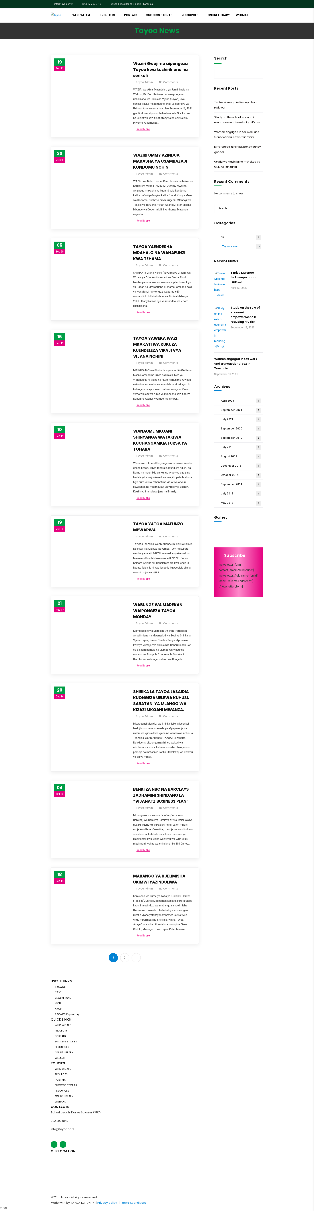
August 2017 (240, 456)
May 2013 (240, 502)
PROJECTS (61, 1030)
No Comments (168, 82)
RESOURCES (62, 1047)
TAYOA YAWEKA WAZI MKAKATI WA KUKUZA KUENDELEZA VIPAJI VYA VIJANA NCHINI (157, 347)
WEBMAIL (60, 1058)
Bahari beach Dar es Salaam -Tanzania (131, 3)
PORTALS (60, 1036)
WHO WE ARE (63, 1025)
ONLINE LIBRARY (64, 1052)
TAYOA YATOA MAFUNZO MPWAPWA (158, 527)
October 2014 (240, 475)
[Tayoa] (56, 15)
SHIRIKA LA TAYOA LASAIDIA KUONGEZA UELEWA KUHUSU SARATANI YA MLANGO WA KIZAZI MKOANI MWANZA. (161, 701)
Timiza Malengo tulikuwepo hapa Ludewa (236, 104)
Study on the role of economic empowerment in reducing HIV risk (237, 119)
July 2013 (240, 493)
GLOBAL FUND (63, 998)
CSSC (58, 992)
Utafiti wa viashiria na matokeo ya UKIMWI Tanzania (237, 164)
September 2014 (240, 484)
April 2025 (240, 400)
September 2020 (240, 428)
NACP (58, 1009)
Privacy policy (107, 1203)
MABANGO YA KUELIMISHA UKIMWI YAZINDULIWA (159, 879)
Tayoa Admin (144, 82)
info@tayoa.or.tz (63, 3)
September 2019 (240, 437)
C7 (240, 237)
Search (220, 58)
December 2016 (240, 465)
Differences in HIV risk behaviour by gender (237, 149)
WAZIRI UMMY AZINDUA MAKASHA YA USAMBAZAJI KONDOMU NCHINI (160, 161)
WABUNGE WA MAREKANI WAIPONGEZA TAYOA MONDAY (158, 611)
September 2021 (240, 410)
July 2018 (240, 447)
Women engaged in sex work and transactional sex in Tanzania (236, 134)
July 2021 (240, 419)
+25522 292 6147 (91, 3)
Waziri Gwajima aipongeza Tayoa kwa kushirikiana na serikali (160, 69)
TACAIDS (60, 987)
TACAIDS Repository (67, 1014)
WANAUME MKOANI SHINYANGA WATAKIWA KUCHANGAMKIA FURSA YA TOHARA (160, 440)
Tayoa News (241, 246)
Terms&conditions (133, 1203)
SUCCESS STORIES (66, 1041)
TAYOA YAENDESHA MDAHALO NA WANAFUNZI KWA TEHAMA (159, 253)
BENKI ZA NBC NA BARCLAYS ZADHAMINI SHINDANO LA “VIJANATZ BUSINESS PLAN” (161, 795)
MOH (58, 1003)
